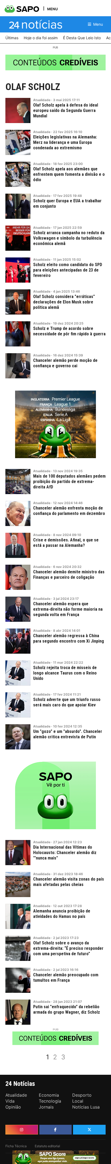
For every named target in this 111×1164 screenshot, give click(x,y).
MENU (52, 9)
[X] (89, 1130)
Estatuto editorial (47, 1146)
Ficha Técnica (16, 1146)
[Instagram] (21, 1130)
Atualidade (41, 100)
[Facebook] (55, 1130)
